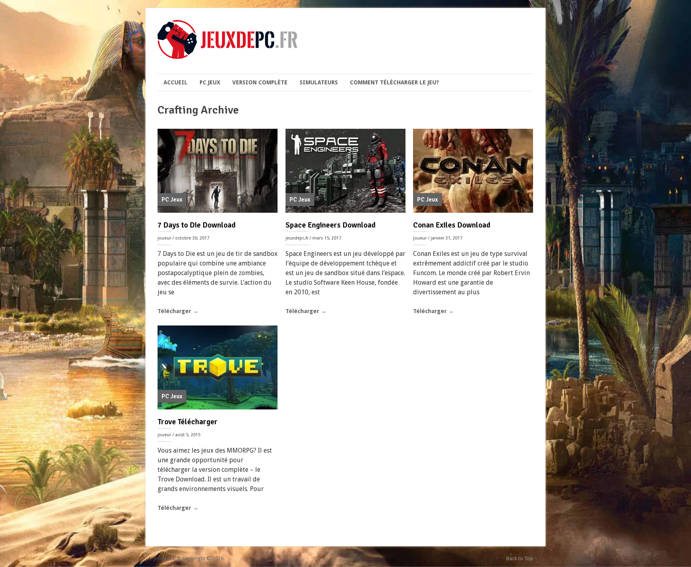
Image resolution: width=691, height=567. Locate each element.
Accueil (176, 82)
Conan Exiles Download (451, 225)
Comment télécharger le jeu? (394, 82)
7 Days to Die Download (197, 225)
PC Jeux (210, 82)
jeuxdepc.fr (297, 238)
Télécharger (178, 311)
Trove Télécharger (188, 422)
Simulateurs (319, 82)
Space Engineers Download (330, 225)
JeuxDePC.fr (167, 558)
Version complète (260, 82)
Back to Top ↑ (521, 558)
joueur (164, 238)
